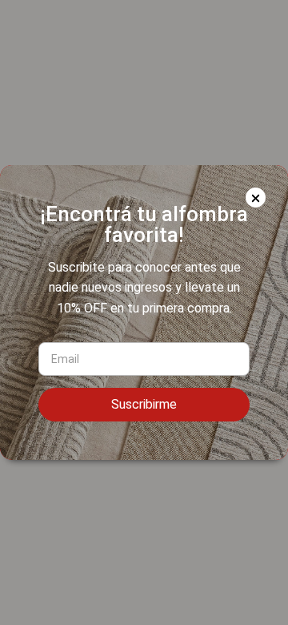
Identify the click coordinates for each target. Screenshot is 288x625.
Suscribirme (144, 404)
